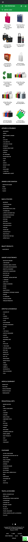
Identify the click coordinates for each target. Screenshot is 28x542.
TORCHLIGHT (6, 442)
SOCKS (4, 167)
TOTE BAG (5, 227)
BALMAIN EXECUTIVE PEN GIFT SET (10, 455)
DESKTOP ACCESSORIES (8, 269)
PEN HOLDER (6, 470)
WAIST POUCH (6, 233)
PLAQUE (4, 188)
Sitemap (14, 538)
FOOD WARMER (6, 322)
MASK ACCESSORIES (6, 388)
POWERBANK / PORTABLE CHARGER (11, 292)
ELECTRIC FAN (6, 273)
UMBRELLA (5, 367)
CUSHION (5, 316)
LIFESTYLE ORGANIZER (8, 333)
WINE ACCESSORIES (7, 371)
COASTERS (5, 412)
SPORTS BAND (6, 358)
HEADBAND (5, 146)
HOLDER (5, 326)
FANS (4, 421)
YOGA (4, 373)
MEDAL (3, 186)
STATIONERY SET (6, 478)
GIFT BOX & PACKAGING (8, 324)
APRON (4, 133)
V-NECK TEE (5, 171)
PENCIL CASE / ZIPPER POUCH (9, 472)
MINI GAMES (5, 429)
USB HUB (5, 294)
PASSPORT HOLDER (7, 504)
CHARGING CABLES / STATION (9, 264)
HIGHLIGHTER (6, 461)
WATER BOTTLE (6, 369)
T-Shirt (13, 533)
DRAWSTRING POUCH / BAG (9, 208)
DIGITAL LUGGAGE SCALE (8, 494)
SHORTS (5, 162)
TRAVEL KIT (5, 508)
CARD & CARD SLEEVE (8, 408)
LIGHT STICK (5, 281)
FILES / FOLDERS (6, 459)
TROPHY (4, 191)
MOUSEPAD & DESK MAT (8, 431)
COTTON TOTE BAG (7, 204)
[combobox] (8, 9)
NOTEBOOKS (6, 468)
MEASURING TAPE (7, 339)
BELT (4, 137)
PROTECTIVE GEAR (6, 390)
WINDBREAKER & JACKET (8, 173)
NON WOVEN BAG (7, 217)
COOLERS (5, 414)
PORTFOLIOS (6, 476)
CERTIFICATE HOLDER (7, 184)
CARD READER (6, 262)
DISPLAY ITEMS (6, 417)
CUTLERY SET (6, 318)
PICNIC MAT (5, 343)
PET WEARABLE (6, 154)
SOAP (4, 438)
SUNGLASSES (6, 169)
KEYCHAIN (5, 423)
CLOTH (4, 410)
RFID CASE (5, 350)
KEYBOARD (6, 279)
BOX (4, 406)
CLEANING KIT (6, 312)
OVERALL (5, 152)
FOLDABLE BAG (6, 210)
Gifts (7, 533)
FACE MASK (4, 386)
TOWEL (4, 362)
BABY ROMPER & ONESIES (8, 135)
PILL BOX (5, 506)
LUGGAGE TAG (6, 502)
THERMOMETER (5, 393)
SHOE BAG (5, 219)
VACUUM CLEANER (7, 298)
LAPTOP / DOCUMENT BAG (9, 212)
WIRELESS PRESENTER (8, 300)
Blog (16, 535)
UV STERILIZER (6, 296)
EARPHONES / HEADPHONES (9, 271)
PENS (4, 474)
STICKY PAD (5, 482)
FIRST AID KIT (6, 496)
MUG (4, 341)
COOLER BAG (6, 206)
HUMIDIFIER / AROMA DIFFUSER (10, 277)
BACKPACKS (5, 202)
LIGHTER (5, 335)
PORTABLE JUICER (7, 348)
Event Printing (9, 535)
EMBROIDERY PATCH (7, 419)
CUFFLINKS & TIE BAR (7, 144)
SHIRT (4, 160)
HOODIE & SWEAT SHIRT (8, 148)
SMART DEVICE (6, 290)
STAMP (4, 480)
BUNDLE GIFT (5, 384)
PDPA (21, 535)
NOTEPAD (5, 464)
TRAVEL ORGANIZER (7, 511)
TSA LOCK (5, 515)
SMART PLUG (6, 354)
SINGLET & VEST (6, 165)
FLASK (4, 320)
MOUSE (4, 286)
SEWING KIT (5, 352)
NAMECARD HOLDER (7, 466)
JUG (4, 328)
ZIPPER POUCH (6, 238)
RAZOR (4, 288)
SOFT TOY (5, 356)
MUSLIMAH (5, 150)
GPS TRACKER (6, 275)
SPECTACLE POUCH (7, 223)
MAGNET (5, 427)
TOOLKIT (5, 440)
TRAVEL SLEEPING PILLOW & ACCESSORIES (12, 513)
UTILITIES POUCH (6, 231)
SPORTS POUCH (6, 360)
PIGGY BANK (6, 346)
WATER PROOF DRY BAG (8, 236)
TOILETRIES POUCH (7, 225)
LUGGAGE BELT (6, 500)
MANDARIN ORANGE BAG (8, 215)
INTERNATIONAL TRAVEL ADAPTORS (11, 498)
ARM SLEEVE (5, 131)
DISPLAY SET (5, 457)
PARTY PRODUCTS (7, 435)
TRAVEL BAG (5, 229)
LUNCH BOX (5, 337)
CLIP (4, 314)
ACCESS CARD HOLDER (8, 453)
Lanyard (20, 533)
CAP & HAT (5, 139)
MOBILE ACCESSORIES (8, 284)
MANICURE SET (5, 249)
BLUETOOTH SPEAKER (7, 260)
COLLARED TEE (6, 141)
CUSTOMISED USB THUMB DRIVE (10, 267)
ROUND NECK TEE (7, 156)
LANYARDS (5, 425)
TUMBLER (5, 364)
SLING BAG (5, 221)
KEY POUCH (6, 331)
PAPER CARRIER (6, 433)
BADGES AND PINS (7, 404)
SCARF (4, 158)
